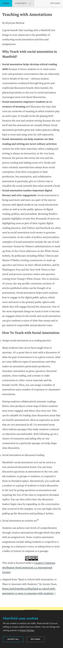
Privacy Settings (27, 630)
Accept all (13, 639)
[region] (31, 304)
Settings (35, 639)
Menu (6, 3)
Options (55, 3)
